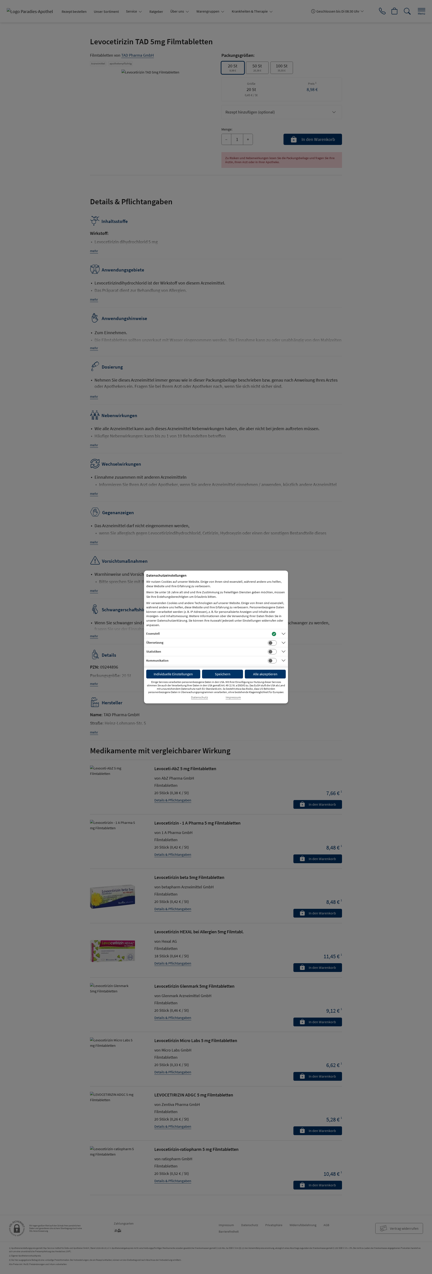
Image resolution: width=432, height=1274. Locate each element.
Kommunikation (157, 660)
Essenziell (153, 633)
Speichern (222, 674)
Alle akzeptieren (265, 674)
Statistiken (153, 651)
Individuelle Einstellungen (173, 674)
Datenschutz (199, 697)
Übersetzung (154, 642)
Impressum (233, 697)
